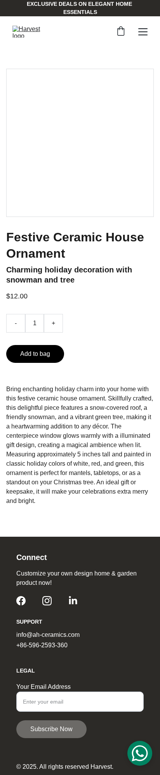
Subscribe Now (51, 729)
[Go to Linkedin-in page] (73, 600)
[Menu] (143, 31)
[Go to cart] (121, 32)
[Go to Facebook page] (21, 600)
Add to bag (35, 353)
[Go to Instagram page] (47, 600)
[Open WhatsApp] (139, 753)
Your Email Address (43, 686)
